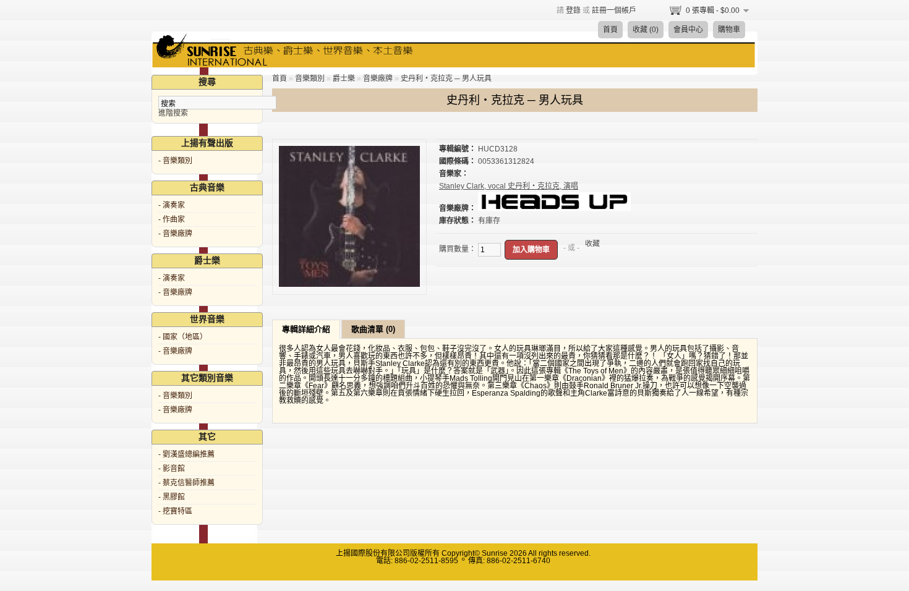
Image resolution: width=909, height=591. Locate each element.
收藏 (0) (646, 29)
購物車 (729, 29)
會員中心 (688, 29)
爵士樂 (344, 78)
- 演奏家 (171, 205)
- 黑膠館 (171, 497)
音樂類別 (310, 78)
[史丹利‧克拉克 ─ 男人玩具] (349, 284)
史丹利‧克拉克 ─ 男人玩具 (446, 78)
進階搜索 (173, 113)
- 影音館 (171, 468)
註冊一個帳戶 (614, 10)
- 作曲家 (171, 219)
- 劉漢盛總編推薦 (186, 454)
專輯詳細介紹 (306, 329)
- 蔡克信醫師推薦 (186, 482)
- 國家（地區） (182, 337)
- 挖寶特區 (175, 511)
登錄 (573, 10)
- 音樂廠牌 (175, 233)
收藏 (592, 243)
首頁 (610, 29)
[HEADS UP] (554, 208)
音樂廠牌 (378, 78)
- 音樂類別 (175, 160)
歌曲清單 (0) (373, 329)
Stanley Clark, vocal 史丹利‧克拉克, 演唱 (508, 186)
